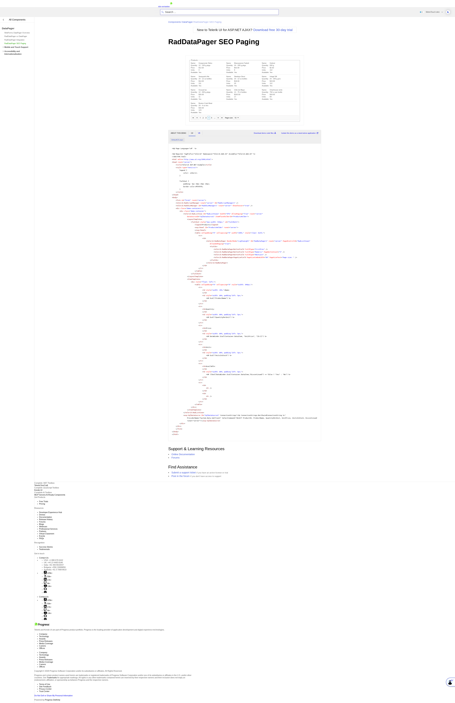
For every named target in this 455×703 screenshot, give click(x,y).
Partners (42, 531)
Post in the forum (180, 476)
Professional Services (48, 529)
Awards (42, 639)
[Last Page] (222, 118)
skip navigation (164, 6)
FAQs (41, 538)
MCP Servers (40, 495)
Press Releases (45, 641)
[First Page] (193, 118)
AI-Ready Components (55, 495)
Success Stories (46, 547)
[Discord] (45, 592)
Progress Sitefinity (52, 700)
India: (54, 565)
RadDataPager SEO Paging (208, 22)
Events (42, 536)
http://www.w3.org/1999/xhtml (197, 159)
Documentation (45, 517)
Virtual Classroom (46, 534)
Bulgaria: (55, 567)
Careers (42, 646)
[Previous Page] (197, 118)
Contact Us (43, 558)
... (214, 118)
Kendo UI (38, 490)
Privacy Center (45, 689)
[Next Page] (218, 118)
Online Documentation (183, 454)
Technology (44, 636)
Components (174, 22)
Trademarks (52, 678)
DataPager (187, 22)
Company (43, 634)
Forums (175, 457)
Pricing (42, 504)
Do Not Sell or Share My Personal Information (53, 696)
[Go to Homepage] (171, 6)
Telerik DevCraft (41, 485)
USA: (53, 560)
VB (199, 133)
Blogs (41, 524)
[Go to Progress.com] (42, 626)
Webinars (43, 527)
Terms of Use (44, 684)
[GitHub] (45, 590)
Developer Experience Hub (50, 512)
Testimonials (44, 549)
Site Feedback (45, 687)
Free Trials (43, 501)
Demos (42, 515)
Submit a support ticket (183, 472)
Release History (46, 519)
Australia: (55, 570)
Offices (42, 648)
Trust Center (44, 691)
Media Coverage (46, 644)
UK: (53, 563)
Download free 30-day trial (273, 30)
